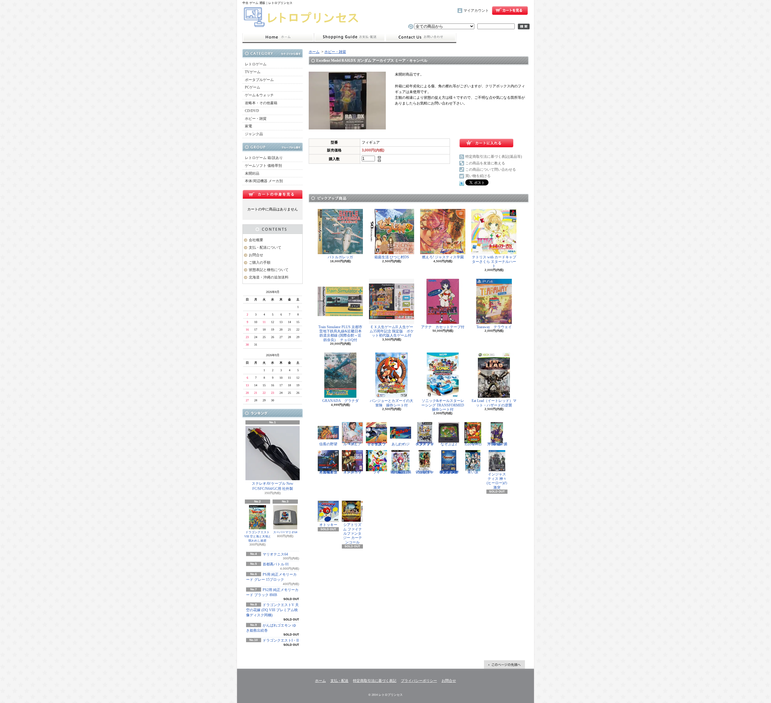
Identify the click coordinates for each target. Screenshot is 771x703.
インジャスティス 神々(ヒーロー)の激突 (497, 480)
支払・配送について (349, 37)
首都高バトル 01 (276, 564)
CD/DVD (252, 111)
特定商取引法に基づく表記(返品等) (493, 156)
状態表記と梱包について (269, 270)
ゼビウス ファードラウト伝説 (376, 444)
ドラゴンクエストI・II (281, 640)
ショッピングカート (510, 10)
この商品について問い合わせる (490, 169)
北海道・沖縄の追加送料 (269, 277)
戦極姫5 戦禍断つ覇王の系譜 (400, 472)
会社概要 (256, 240)
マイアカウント (476, 10)
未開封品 (252, 173)
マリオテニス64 (275, 554)
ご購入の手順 (259, 262)
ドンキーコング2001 (473, 444)
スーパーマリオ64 (285, 532)
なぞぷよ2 (449, 444)
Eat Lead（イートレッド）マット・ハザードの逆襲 (494, 403)
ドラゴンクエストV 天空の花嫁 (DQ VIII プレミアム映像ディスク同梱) (272, 610)
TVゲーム (253, 72)
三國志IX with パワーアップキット (425, 472)
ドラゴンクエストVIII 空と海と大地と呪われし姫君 (257, 536)
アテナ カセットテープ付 (442, 327)
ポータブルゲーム (259, 80)
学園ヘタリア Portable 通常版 (497, 444)
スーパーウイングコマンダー (352, 472)
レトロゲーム (256, 64)
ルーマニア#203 (352, 444)
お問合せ (420, 37)
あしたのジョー (401, 444)
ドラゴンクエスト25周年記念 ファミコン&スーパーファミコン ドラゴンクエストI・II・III (449, 472)
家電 (248, 126)
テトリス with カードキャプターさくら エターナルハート (494, 261)
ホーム (278, 37)
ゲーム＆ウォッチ (259, 95)
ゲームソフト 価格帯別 (263, 165)
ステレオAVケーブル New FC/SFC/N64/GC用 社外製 (272, 486)
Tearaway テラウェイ (494, 327)
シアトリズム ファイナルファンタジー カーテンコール (352, 533)
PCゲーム (252, 87)
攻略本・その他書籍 (261, 103)
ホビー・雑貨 (256, 119)
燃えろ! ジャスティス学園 (443, 257)
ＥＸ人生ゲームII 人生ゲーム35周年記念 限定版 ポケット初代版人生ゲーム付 (392, 331)
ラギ (376, 472)
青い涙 (472, 472)
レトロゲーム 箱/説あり (264, 158)
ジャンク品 (254, 134)
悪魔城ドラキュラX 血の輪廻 (328, 472)
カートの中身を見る (272, 194)
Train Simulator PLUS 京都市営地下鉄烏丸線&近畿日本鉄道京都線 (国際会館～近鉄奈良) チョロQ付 (340, 333)
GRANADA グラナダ (340, 401)
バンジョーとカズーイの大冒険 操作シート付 (391, 403)
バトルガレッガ (340, 257)
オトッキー (328, 525)
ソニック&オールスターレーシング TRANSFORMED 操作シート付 (444, 405)
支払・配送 (339, 681)
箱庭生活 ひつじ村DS (391, 257)
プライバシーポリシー (419, 681)
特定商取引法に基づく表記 (374, 681)
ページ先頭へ (504, 664)
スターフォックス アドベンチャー (424, 444)
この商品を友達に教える (485, 163)
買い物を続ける (478, 176)
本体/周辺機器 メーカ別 (264, 181)
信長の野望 (328, 444)
